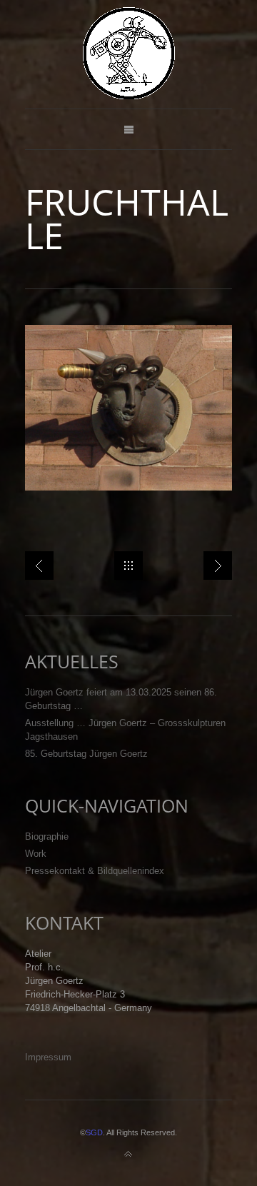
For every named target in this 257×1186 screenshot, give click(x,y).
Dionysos (39, 565)
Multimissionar (217, 565)
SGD (94, 1132)
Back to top (128, 1154)
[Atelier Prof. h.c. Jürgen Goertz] (128, 54)
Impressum (48, 1057)
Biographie (47, 836)
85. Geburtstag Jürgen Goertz (86, 753)
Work (35, 853)
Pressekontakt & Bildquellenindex (94, 870)
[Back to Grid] (128, 565)
